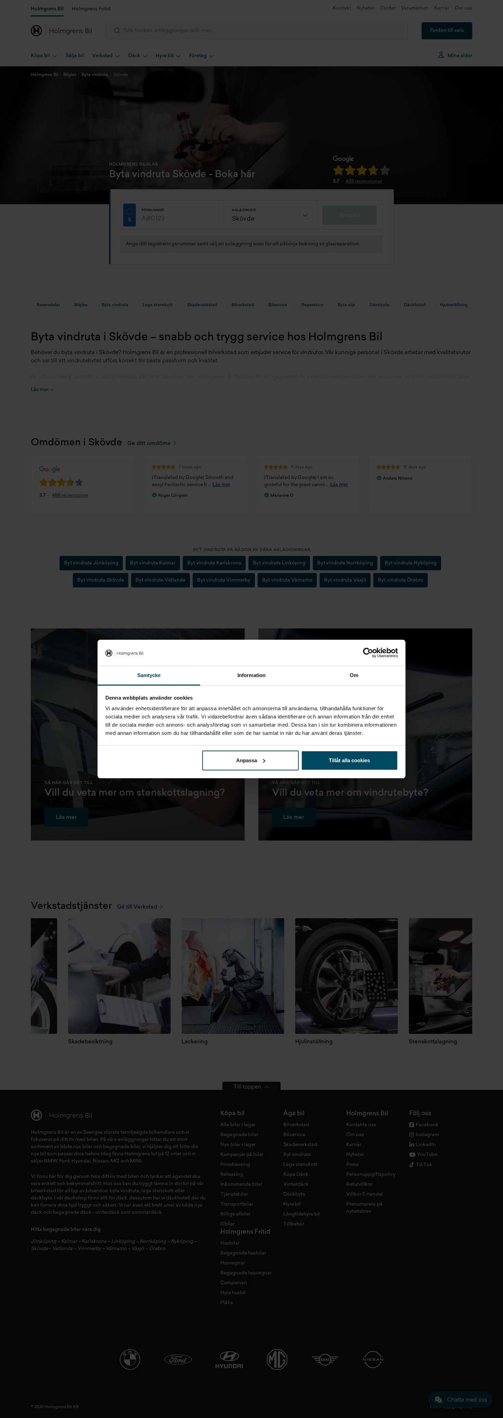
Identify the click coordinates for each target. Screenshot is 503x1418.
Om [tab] (354, 675)
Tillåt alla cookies (349, 760)
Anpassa (246, 760)
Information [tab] (251, 675)
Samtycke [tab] (149, 675)
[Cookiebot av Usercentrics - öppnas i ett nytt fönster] (368, 653)
